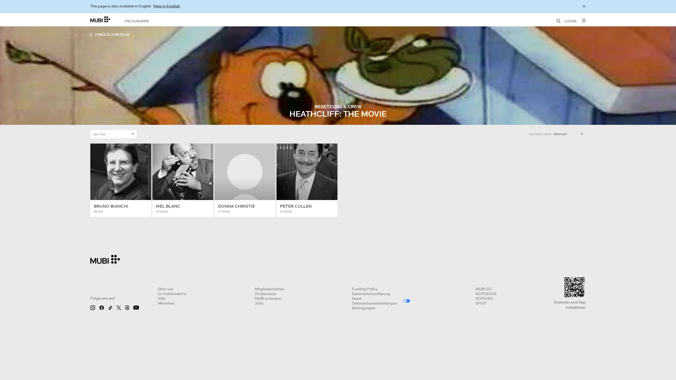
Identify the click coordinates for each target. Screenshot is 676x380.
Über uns (165, 289)
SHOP (481, 303)
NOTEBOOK (486, 293)
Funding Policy (364, 289)
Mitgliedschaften (269, 289)
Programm (137, 21)
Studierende (265, 293)
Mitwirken (166, 303)
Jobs (259, 303)
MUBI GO (484, 289)
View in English (166, 6)
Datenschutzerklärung (371, 293)
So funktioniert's (172, 293)
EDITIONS (484, 298)
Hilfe (162, 298)
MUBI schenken (268, 298)
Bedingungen (363, 308)
